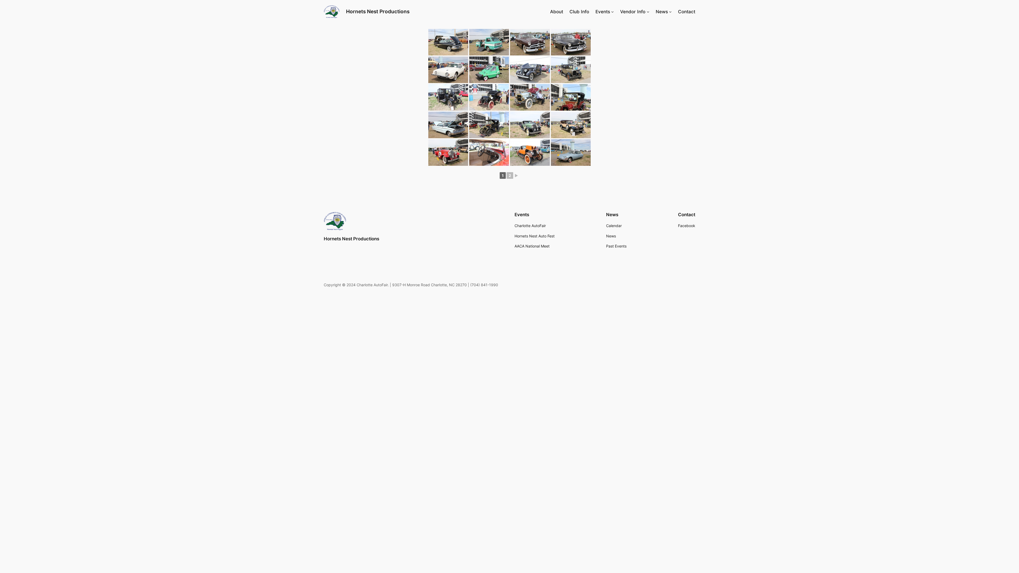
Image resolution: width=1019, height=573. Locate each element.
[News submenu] (670, 11)
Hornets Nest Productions (377, 11)
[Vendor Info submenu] (648, 11)
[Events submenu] (612, 11)
